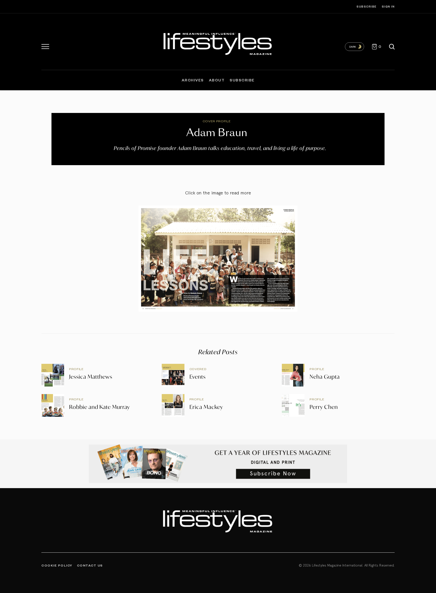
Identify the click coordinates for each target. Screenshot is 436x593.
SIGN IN (388, 6)
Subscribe (367, 6)
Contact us (90, 565)
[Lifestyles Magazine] (218, 42)
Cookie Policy (56, 565)
